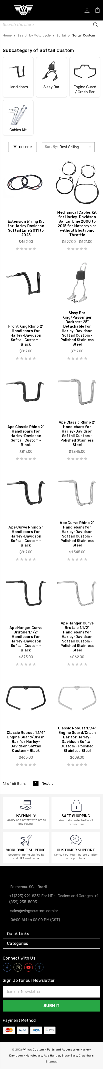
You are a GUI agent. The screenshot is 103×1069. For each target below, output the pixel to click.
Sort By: (51, 147)
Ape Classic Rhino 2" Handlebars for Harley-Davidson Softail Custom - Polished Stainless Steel (77, 433)
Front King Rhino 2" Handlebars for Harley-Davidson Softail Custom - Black (26, 335)
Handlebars (18, 87)
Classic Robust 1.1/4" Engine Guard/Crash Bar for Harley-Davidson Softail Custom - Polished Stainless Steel (77, 739)
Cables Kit (18, 130)
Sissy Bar (51, 87)
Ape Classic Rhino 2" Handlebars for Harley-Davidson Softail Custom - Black (26, 436)
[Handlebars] (18, 71)
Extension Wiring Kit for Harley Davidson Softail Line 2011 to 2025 (26, 228)
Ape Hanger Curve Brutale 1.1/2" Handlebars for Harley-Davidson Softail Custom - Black (26, 639)
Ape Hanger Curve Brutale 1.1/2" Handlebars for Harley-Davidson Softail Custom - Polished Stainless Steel (77, 636)
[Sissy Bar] (51, 71)
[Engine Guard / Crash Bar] (85, 71)
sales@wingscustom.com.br (34, 911)
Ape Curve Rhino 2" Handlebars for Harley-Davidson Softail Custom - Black (25, 536)
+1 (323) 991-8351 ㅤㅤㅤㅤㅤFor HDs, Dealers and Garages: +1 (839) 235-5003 (53, 899)
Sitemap (52, 1061)
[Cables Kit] (18, 114)
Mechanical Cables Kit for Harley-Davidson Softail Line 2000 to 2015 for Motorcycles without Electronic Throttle (77, 223)
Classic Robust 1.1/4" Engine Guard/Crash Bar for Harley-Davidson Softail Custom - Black (26, 742)
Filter (25, 147)
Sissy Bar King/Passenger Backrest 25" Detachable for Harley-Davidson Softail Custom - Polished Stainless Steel (77, 329)
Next (46, 783)
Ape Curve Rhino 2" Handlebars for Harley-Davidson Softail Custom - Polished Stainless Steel (77, 534)
